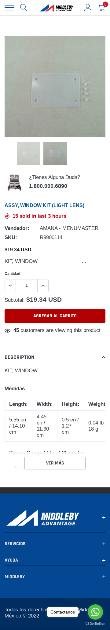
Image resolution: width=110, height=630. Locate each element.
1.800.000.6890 (48, 186)
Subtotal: (15, 300)
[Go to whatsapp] (95, 612)
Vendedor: (17, 228)
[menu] (9, 7)
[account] (88, 7)
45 (16, 330)
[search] (24, 7)
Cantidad (12, 273)
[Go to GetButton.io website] (95, 624)
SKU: (11, 237)
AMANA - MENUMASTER (69, 228)
